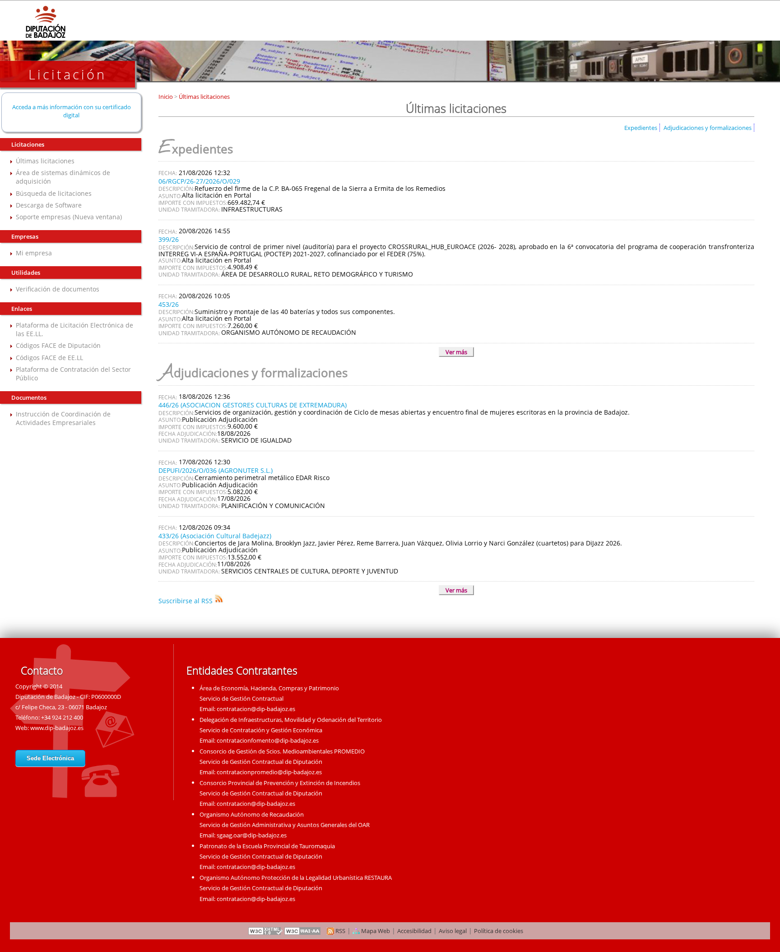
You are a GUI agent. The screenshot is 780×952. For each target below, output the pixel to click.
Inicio (166, 96)
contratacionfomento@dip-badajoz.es (268, 740)
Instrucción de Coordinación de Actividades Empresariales (63, 418)
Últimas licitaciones (45, 161)
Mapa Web (375, 931)
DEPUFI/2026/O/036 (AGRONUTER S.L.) (215, 470)
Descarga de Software (49, 205)
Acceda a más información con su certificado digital (71, 111)
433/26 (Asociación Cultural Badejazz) (214, 535)
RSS (339, 931)
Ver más (456, 352)
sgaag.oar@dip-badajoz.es (252, 835)
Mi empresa (34, 253)
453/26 (168, 304)
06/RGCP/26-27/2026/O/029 (199, 181)
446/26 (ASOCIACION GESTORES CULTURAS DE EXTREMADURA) (252, 405)
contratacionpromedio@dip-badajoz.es (269, 772)
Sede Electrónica (50, 758)
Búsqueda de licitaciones (54, 193)
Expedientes (640, 128)
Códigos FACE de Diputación (58, 345)
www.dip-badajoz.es (57, 728)
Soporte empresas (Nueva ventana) (69, 217)
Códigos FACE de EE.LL (49, 357)
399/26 (168, 239)
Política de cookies (498, 931)
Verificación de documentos (57, 289)
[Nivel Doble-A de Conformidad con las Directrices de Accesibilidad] (302, 931)
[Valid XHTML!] (265, 931)
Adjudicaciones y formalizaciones (708, 128)
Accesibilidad (414, 931)
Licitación (67, 74)
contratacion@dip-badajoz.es (256, 709)
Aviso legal (453, 931)
